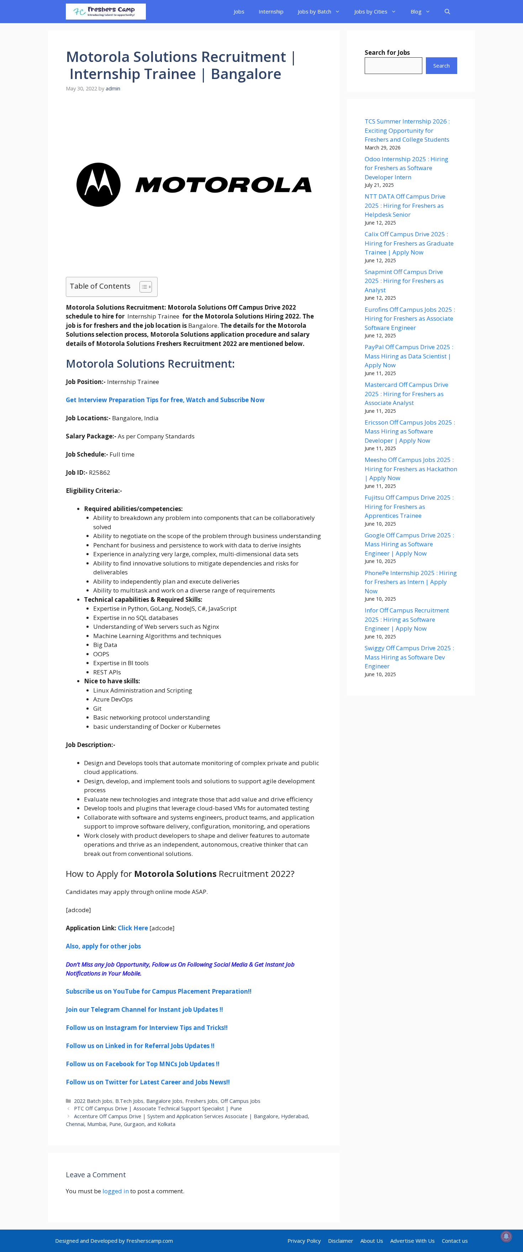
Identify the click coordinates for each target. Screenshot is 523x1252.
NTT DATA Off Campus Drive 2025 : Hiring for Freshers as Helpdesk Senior (405, 205)
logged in (115, 1191)
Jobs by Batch (314, 11)
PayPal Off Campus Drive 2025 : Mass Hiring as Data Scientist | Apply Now (409, 356)
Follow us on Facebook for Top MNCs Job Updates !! (143, 1064)
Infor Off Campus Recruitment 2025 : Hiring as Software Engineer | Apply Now (407, 619)
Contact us (455, 1240)
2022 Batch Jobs (93, 1101)
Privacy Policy (304, 1240)
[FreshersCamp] (106, 11)
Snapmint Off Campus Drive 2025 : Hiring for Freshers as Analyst (404, 281)
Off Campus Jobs (240, 1101)
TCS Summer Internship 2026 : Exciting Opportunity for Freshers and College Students (407, 130)
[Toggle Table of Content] (142, 287)
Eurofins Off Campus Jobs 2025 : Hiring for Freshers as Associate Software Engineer (410, 318)
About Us (371, 1240)
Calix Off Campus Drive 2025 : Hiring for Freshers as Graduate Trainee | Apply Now (409, 243)
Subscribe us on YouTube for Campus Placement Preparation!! (159, 991)
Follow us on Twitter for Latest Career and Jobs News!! (148, 1082)
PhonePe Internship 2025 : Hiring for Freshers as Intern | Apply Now (411, 582)
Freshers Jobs (201, 1101)
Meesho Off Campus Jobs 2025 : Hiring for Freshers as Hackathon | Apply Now (411, 469)
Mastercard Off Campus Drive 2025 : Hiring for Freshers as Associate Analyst (406, 393)
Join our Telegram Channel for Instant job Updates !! (144, 1009)
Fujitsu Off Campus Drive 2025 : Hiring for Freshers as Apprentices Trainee (409, 506)
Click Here (133, 928)
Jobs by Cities (370, 11)
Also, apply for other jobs (103, 946)
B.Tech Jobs (129, 1101)
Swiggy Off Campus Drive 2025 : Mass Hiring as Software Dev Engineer (409, 657)
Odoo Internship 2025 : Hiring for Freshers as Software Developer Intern (406, 168)
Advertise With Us (412, 1240)
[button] (447, 11)
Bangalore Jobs (164, 1101)
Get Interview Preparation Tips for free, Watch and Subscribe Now (165, 400)
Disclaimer (340, 1240)
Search (441, 65)
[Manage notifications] (506, 1236)
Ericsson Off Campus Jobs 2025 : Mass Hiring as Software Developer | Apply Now (410, 431)
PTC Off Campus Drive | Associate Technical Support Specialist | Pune (158, 1108)
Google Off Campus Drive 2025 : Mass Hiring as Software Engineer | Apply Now (409, 544)
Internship (271, 11)
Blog (416, 11)
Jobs (239, 11)
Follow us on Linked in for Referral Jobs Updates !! (140, 1046)
